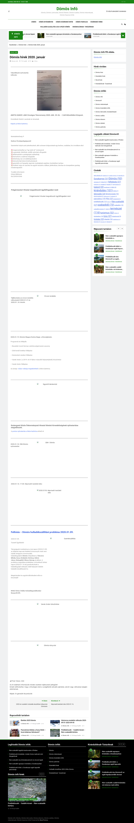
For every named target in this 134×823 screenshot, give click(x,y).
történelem (98, 216)
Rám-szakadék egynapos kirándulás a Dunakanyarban (29, 34)
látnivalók (99, 194)
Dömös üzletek (100, 123)
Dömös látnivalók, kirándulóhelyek (106, 112)
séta (108, 209)
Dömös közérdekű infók (64, 22)
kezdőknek (107, 187)
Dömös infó (67, 8)
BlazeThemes (44, 820)
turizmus (107, 212)
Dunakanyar (101, 178)
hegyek (109, 184)
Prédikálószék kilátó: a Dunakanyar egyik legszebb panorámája (79, 34)
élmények (97, 221)
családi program (113, 175)
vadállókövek (116, 219)
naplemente (107, 196)
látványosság (112, 194)
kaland (99, 187)
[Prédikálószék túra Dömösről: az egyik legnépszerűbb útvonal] (105, 36)
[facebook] (9, 11)
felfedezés (114, 182)
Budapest (106, 175)
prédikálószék (100, 201)
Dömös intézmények (46, 22)
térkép (116, 213)
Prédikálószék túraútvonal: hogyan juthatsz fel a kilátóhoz (115, 269)
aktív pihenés (98, 175)
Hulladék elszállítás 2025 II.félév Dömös (55, 27)
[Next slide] (125, 2)
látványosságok (98, 196)
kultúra (115, 191)
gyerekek (103, 184)
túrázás (99, 219)
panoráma (99, 199)
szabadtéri (118, 205)
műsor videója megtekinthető (28, 369)
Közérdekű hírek (97, 22)
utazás (108, 219)
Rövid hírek (99, 80)
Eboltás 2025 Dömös (28, 720)
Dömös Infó (15, 61)
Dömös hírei (13, 52)
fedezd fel (104, 182)
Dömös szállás (100, 115)
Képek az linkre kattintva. (19, 124)
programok (117, 199)
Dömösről (99, 100)
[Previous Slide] (122, 2)
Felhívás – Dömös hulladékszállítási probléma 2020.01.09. (42, 532)
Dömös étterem (100, 119)
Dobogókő (121, 175)
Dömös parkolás (82, 22)
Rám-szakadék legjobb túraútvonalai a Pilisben (103, 1)
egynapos (97, 182)
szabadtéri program (99, 209)
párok (109, 201)
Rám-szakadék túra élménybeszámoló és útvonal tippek (26, 760)
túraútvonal (116, 216)
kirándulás (103, 190)
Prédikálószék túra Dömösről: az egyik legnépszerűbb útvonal (113, 248)
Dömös (33, 22)
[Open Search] (122, 24)
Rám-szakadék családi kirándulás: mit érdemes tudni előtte (114, 259)
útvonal (109, 221)
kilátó (113, 187)
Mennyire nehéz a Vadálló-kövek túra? (23, 803)
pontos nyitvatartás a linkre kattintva (24, 431)
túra (108, 216)
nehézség (114, 196)
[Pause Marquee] (123, 35)
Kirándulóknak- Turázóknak (83, 27)
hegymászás (117, 184)
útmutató (103, 221)
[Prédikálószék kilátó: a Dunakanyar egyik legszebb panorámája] (53, 36)
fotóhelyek (97, 184)
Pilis (109, 199)
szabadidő (106, 204)
